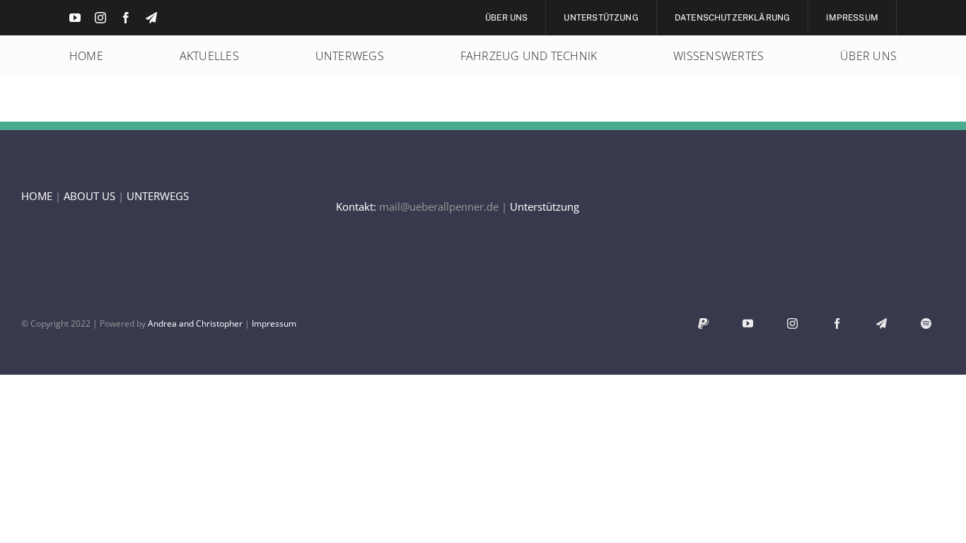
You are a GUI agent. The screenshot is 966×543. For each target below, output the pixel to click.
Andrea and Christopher (195, 323)
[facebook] (126, 17)
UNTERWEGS (158, 196)
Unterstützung (544, 206)
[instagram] (100, 17)
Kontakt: (356, 206)
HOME (36, 196)
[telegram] (151, 17)
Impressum (274, 323)
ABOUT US (89, 196)
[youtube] (75, 17)
